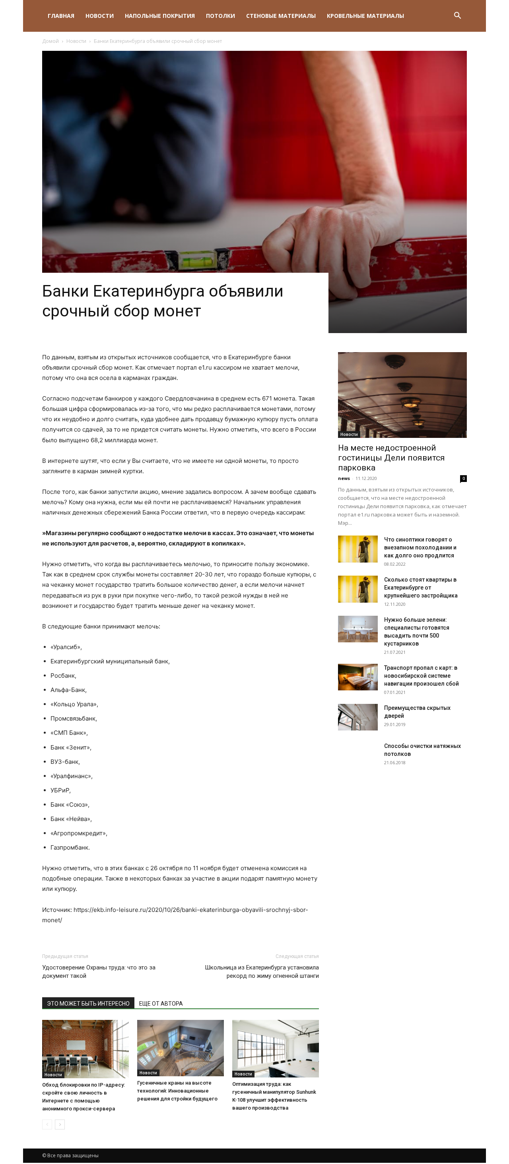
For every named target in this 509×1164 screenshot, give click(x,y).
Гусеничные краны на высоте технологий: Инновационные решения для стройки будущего (177, 1091)
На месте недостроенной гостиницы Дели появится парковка (391, 457)
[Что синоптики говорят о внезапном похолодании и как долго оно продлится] (358, 549)
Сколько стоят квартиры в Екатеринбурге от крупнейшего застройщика (421, 587)
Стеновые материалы (281, 15)
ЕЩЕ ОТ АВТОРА (161, 1003)
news (344, 478)
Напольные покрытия (160, 15)
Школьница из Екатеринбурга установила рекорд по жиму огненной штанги (262, 971)
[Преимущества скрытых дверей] (358, 717)
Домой (50, 41)
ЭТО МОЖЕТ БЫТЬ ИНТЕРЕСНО (88, 1003)
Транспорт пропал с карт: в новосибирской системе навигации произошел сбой (421, 676)
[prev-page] (47, 1124)
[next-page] (60, 1124)
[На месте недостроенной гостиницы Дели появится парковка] (402, 395)
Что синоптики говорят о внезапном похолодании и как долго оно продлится (420, 547)
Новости (99, 15)
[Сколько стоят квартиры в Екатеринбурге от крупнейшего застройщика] (358, 589)
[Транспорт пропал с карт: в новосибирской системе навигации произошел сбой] (358, 677)
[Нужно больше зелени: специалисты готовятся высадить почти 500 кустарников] (358, 629)
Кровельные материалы (365, 15)
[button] (457, 16)
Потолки (220, 15)
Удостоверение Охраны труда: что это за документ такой (98, 971)
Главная (61, 15)
